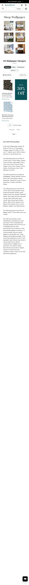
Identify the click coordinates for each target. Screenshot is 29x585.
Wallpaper (7, 67)
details (19, 1)
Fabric (14, 67)
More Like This (5, 99)
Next (19, 130)
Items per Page (17, 125)
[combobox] (20, 8)
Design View (23, 75)
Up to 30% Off (12, 1)
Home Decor (20, 67)
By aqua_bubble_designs (7, 96)
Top (14, 134)
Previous (10, 130)
